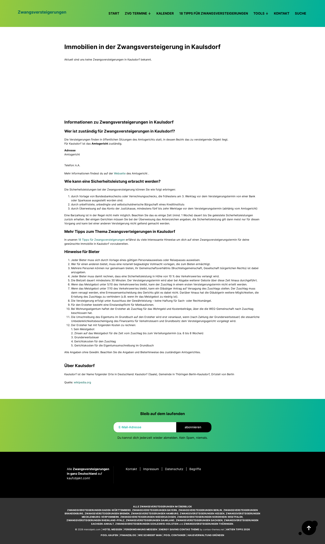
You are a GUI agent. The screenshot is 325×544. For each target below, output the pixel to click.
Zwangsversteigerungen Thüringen (208, 523)
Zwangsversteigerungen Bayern (154, 510)
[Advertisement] (162, 87)
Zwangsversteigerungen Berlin (200, 510)
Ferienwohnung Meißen (140, 529)
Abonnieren (193, 427)
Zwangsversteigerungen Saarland (150, 520)
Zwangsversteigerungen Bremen (107, 513)
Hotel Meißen (112, 529)
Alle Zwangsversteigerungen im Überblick (162, 506)
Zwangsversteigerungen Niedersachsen (148, 517)
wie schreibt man (150, 535)
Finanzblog (128, 535)
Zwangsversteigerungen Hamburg (155, 513)
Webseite (120, 173)
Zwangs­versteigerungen (42, 12)
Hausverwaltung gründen (206, 535)
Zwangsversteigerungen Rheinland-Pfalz (96, 520)
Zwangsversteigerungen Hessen (202, 513)
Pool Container (175, 535)
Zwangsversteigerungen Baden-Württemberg (99, 510)
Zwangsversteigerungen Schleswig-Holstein (146, 523)
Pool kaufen (109, 535)
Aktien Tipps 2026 (238, 529)
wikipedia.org (82, 382)
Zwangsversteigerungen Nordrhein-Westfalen (210, 517)
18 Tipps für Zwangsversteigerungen (101, 239)
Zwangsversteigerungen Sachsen (199, 520)
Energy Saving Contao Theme (179, 529)
